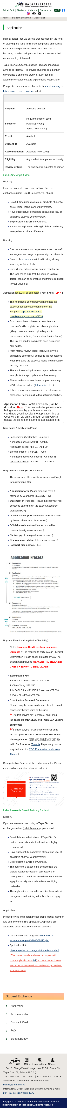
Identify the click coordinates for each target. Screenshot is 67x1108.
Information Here (44, 385)
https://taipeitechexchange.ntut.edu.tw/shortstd (34, 950)
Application (40, 17)
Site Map (21, 10)
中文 (57, 10)
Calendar (33, 10)
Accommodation (20, 1014)
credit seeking (52, 86)
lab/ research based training (18, 91)
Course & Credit (20, 1022)
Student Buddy (19, 1038)
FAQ (13, 1030)
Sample (36, 744)
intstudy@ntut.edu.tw (14, 1084)
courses (26, 259)
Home (5, 17)
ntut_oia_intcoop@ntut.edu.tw (18, 1092)
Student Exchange (21, 17)
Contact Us (45, 10)
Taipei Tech (8, 10)
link (34, 960)
